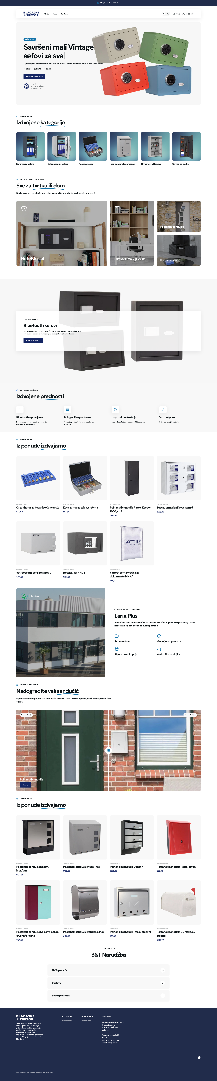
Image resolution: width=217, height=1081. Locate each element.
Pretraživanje (67, 1021)
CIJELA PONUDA (33, 340)
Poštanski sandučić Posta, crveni (176, 867)
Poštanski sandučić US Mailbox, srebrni (176, 933)
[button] (176, 13)
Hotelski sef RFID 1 (74, 572)
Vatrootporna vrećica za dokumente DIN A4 (124, 574)
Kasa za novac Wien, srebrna (80, 507)
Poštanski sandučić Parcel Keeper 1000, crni (130, 509)
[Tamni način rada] (166, 14)
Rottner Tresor (21, 504)
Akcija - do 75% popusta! (110, 3)
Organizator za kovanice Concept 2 (37, 507)
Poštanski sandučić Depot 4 (126, 867)
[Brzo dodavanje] (21, 495)
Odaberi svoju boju (34, 76)
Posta (25, 785)
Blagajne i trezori (28, 1072)
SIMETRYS (49, 1072)
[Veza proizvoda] (38, 486)
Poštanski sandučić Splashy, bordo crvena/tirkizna (37, 933)
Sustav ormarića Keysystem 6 (175, 507)
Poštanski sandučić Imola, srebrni (130, 932)
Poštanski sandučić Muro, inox (81, 867)
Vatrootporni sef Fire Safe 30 (33, 572)
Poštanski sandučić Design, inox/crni (32, 868)
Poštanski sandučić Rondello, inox (83, 932)
